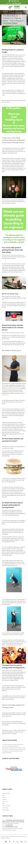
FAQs (3, 803)
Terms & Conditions (6, 805)
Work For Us (5, 801)
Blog (3, 795)
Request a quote (5, 793)
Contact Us (4, 799)
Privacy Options (5, 809)
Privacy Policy (5, 807)
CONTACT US (15, 1)
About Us (4, 797)
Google (8, 823)
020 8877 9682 (16, 3)
